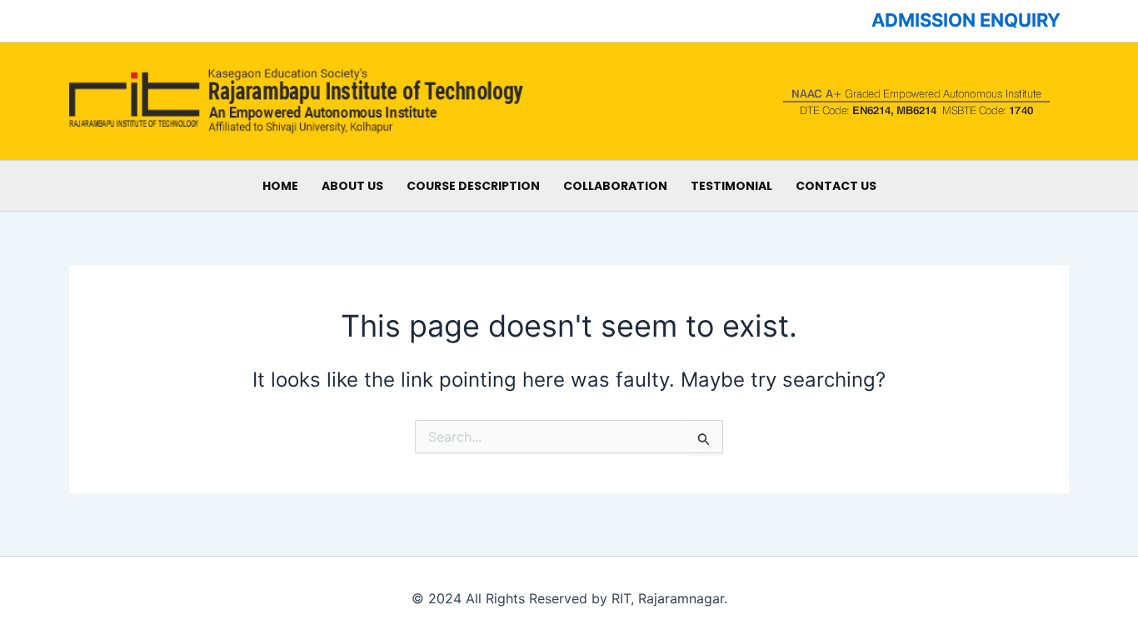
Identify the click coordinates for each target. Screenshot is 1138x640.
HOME (280, 186)
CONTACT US (836, 186)
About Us (352, 186)
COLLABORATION (615, 186)
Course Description (473, 186)
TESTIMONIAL (731, 186)
